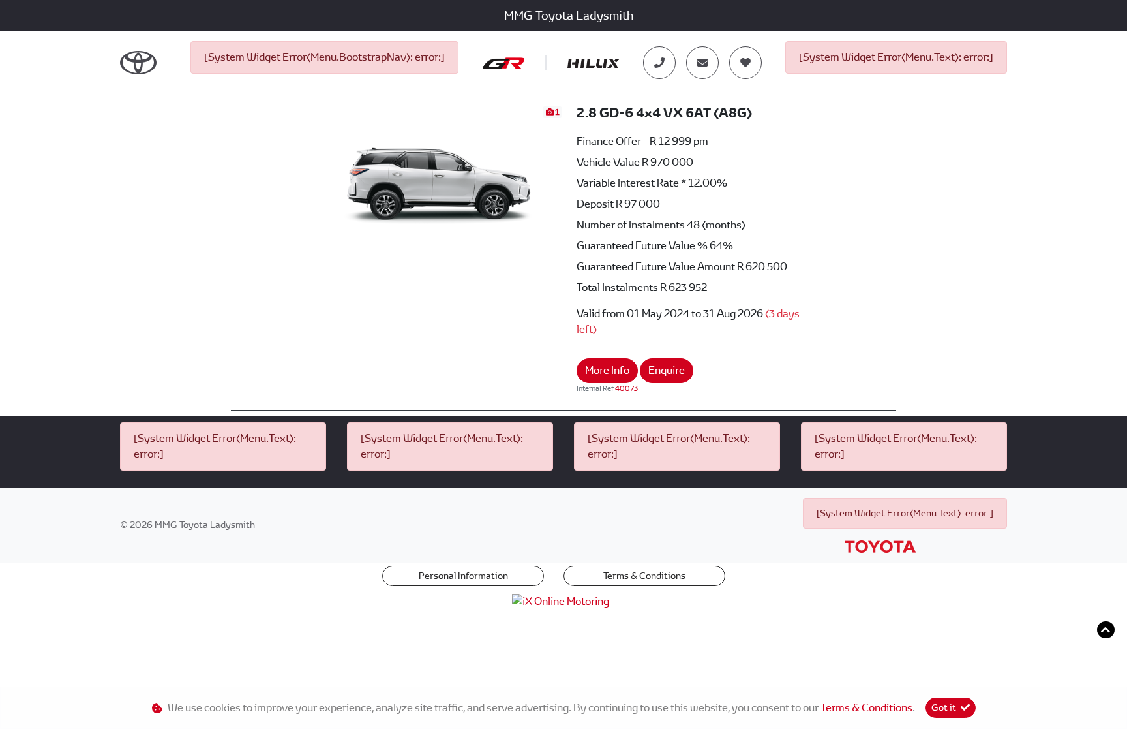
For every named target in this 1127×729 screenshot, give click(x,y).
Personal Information (463, 576)
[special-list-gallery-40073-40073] (439, 174)
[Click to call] (659, 62)
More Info (607, 370)
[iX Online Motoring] (564, 601)
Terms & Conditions (644, 576)
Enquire (666, 370)
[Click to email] (702, 62)
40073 (626, 388)
